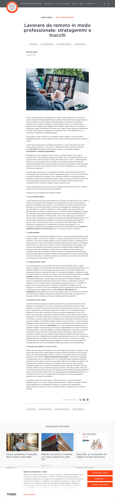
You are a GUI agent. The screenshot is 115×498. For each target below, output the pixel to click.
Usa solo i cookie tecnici (100, 484)
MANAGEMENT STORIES (64, 44)
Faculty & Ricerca (62, 3)
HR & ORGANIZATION (47, 44)
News (81, 3)
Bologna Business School (31, 3)
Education (48, 3)
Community (90, 3)
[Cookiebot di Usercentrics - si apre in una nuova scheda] (11, 494)
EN (104, 3)
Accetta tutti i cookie (100, 473)
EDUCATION (33, 44)
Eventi (74, 3)
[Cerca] (108, 3)
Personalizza (99, 479)
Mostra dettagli (29, 494)
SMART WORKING (80, 44)
